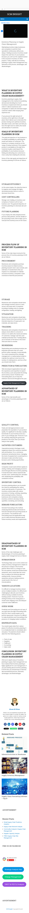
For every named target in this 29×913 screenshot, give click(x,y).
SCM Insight (14, 14)
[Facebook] (5, 724)
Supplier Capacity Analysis (12, 833)
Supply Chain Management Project (14, 383)
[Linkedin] (8, 724)
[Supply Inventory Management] (14, 766)
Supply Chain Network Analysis (13, 826)
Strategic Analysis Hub (13, 869)
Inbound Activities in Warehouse (14, 754)
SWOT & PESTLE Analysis (14, 884)
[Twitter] (16, 724)
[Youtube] (20, 724)
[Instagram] (12, 724)
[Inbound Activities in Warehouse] (14, 745)
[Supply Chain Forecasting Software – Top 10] (14, 787)
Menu (2, 19)
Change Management (13, 877)
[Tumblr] (23, 724)
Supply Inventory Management (13, 775)
